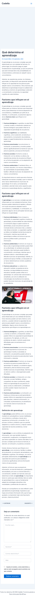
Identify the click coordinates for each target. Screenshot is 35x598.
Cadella (6, 3)
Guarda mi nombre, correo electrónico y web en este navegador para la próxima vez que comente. (17, 569)
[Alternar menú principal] (31, 3)
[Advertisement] (17, 25)
